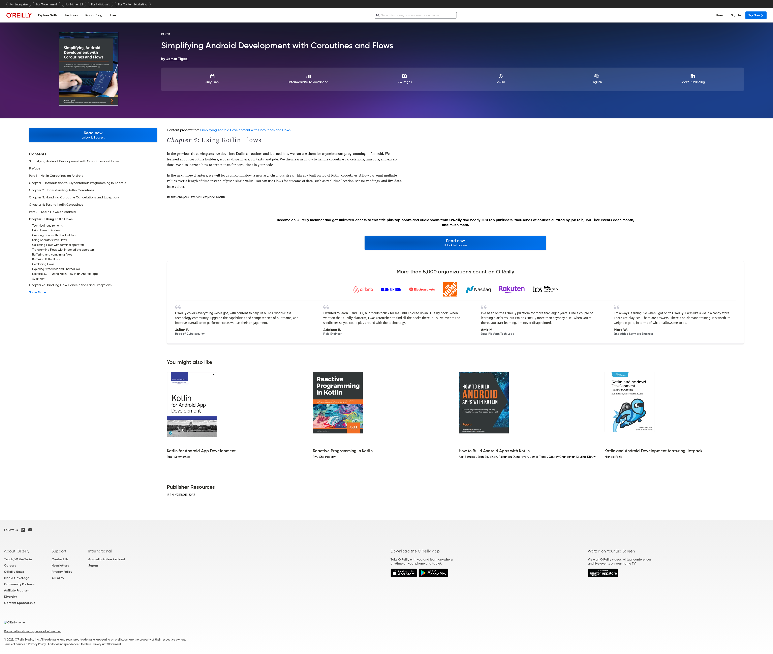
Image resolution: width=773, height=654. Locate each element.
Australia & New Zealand (106, 559)
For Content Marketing (132, 4)
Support (59, 551)
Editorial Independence (63, 644)
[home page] (19, 15)
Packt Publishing (693, 82)
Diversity (10, 596)
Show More (37, 292)
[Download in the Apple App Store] (404, 576)
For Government (46, 4)
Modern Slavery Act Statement (101, 644)
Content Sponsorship (19, 603)
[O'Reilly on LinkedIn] (23, 530)
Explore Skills (47, 15)
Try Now (754, 15)
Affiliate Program (17, 590)
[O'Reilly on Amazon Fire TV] (603, 576)
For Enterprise (19, 4)
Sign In (736, 15)
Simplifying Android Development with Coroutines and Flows (245, 130)
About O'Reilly (16, 551)
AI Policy (58, 578)
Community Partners (19, 584)
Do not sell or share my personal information (32, 631)
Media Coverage (16, 578)
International (100, 551)
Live (113, 15)
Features (71, 15)
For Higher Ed (74, 4)
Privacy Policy (62, 572)
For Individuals (100, 4)
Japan (93, 565)
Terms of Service (14, 644)
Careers (10, 565)
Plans (719, 15)
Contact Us (60, 559)
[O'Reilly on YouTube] (30, 530)
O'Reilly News (14, 572)
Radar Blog (93, 15)
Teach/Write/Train (18, 559)
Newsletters (60, 565)
